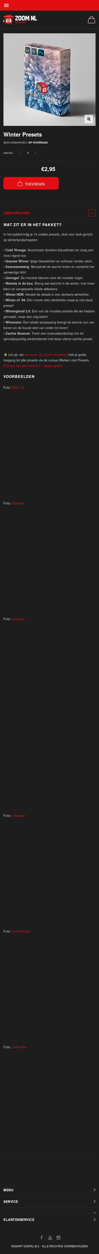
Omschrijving (16, 213)
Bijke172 (18, 387)
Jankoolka (19, 1047)
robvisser (18, 815)
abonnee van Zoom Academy (45, 354)
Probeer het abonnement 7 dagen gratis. (33, 365)
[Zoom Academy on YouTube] (50, 1238)
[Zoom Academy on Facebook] (41, 1238)
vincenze (18, 618)
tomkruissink (21, 931)
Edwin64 (18, 503)
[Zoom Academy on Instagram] (58, 1238)
